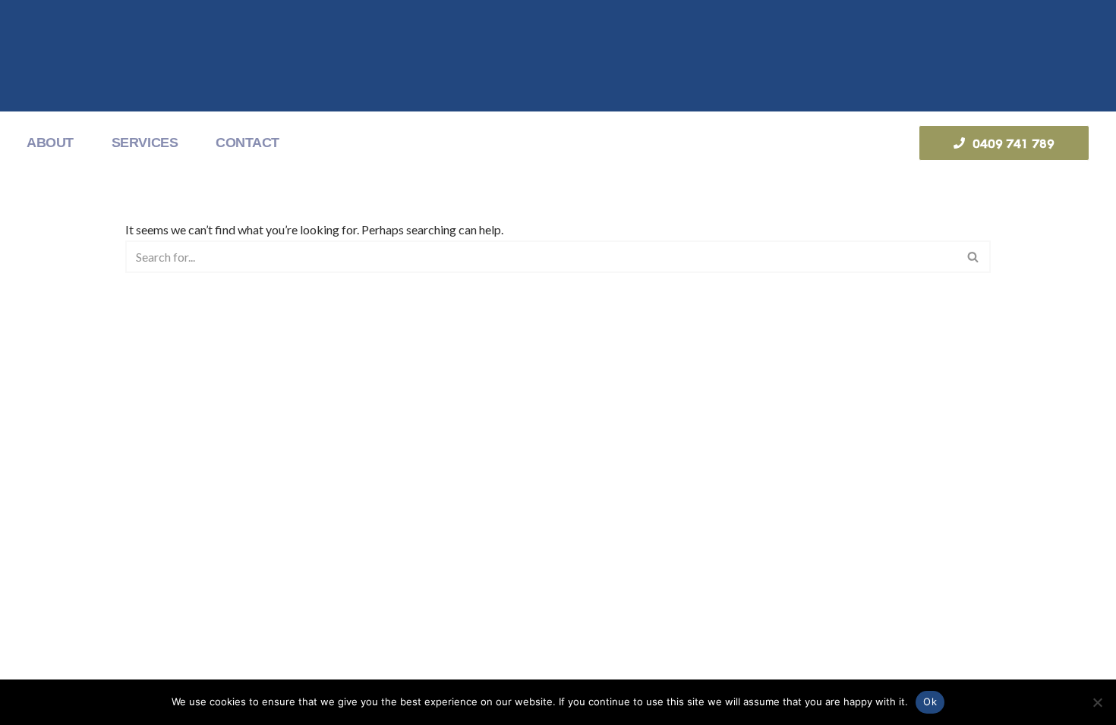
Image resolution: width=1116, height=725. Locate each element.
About (50, 142)
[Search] (974, 256)
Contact (247, 142)
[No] (1097, 702)
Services (145, 142)
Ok (930, 701)
